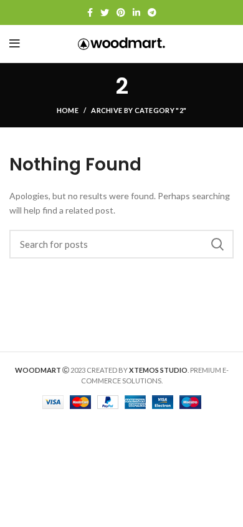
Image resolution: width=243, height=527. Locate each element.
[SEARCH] (216, 244)
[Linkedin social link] (136, 12)
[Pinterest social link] (121, 12)
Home (68, 110)
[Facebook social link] (90, 12)
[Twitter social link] (105, 12)
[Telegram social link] (152, 12)
